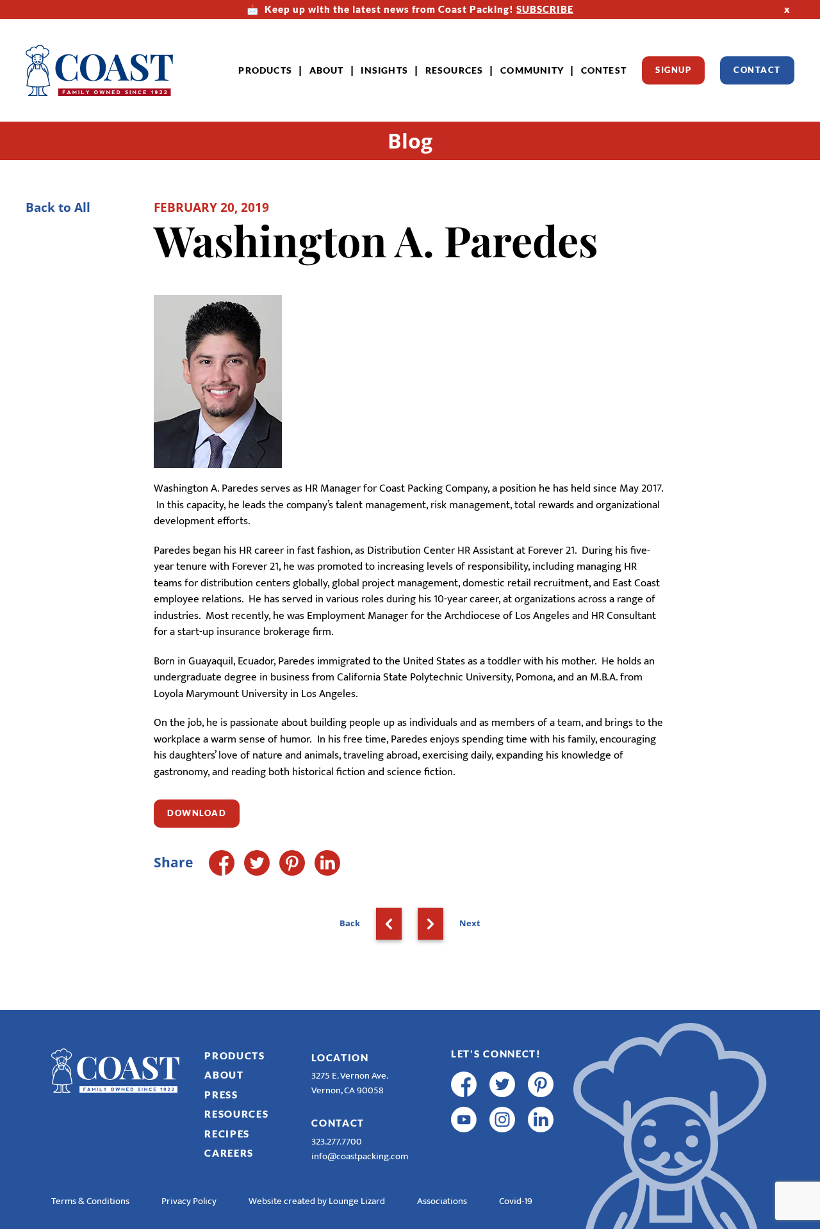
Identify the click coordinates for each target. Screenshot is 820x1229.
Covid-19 (515, 1201)
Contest (604, 70)
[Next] (430, 924)
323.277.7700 (336, 1142)
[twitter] (502, 1084)
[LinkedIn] (327, 863)
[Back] (389, 924)
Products (265, 70)
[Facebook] (221, 863)
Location (340, 1057)
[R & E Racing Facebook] (464, 1155)
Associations (442, 1201)
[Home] (99, 70)
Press (221, 1094)
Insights (384, 70)
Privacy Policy (189, 1201)
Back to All (58, 207)
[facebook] (464, 1084)
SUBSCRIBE (544, 9)
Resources (454, 70)
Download (196, 813)
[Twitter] (257, 863)
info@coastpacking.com (359, 1156)
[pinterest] (541, 1084)
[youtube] (464, 1119)
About (326, 70)
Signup (673, 70)
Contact (757, 70)
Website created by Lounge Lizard (317, 1201)
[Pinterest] (292, 863)
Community (532, 70)
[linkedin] (541, 1119)
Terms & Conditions (90, 1201)
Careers (229, 1153)
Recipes (227, 1133)
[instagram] (502, 1119)
